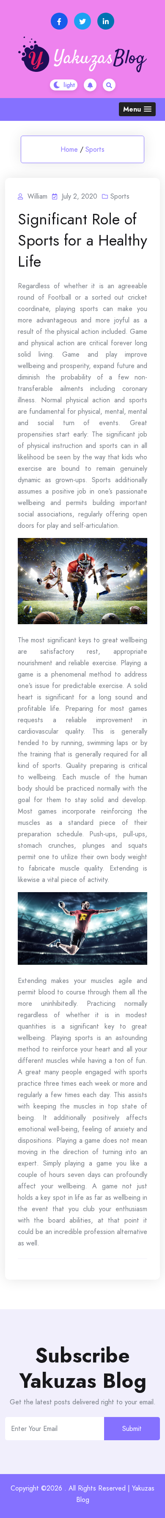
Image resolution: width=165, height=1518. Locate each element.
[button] (137, 109)
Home (69, 149)
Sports (94, 149)
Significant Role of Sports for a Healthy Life (82, 240)
